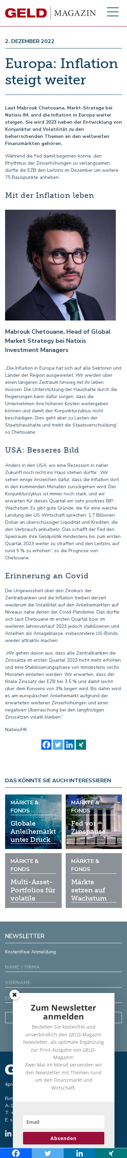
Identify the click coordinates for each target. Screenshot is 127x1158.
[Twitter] (58, 745)
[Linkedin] (69, 745)
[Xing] (81, 745)
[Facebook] (46, 745)
